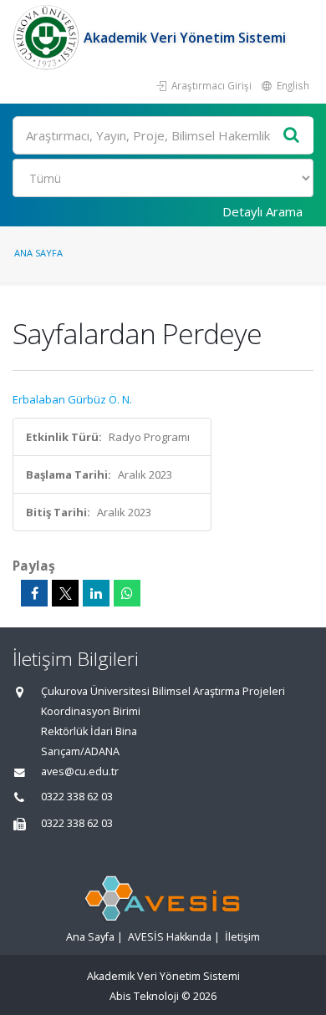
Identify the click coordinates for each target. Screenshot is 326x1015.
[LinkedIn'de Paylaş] (96, 593)
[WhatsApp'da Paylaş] (127, 593)
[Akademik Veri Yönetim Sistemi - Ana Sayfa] (48, 37)
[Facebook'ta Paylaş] (34, 593)
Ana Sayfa (38, 252)
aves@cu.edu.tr (80, 771)
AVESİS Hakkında (169, 937)
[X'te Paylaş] (65, 593)
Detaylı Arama (262, 211)
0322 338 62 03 (77, 796)
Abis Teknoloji (144, 996)
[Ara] (291, 136)
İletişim (242, 937)
